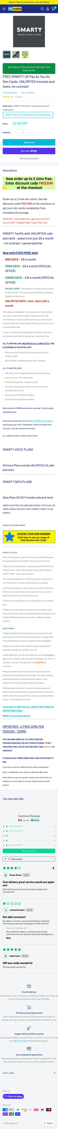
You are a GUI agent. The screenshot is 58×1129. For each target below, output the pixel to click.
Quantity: (7, 132)
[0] (53, 8)
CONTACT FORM (20, 1041)
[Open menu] (4, 9)
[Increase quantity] (30, 132)
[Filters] (5, 858)
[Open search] (42, 8)
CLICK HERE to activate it (41, 421)
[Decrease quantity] (15, 132)
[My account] (47, 8)
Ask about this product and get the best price (29, 68)
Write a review (29, 851)
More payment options (29, 158)
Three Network (10, 93)
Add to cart (29, 142)
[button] (29, 826)
